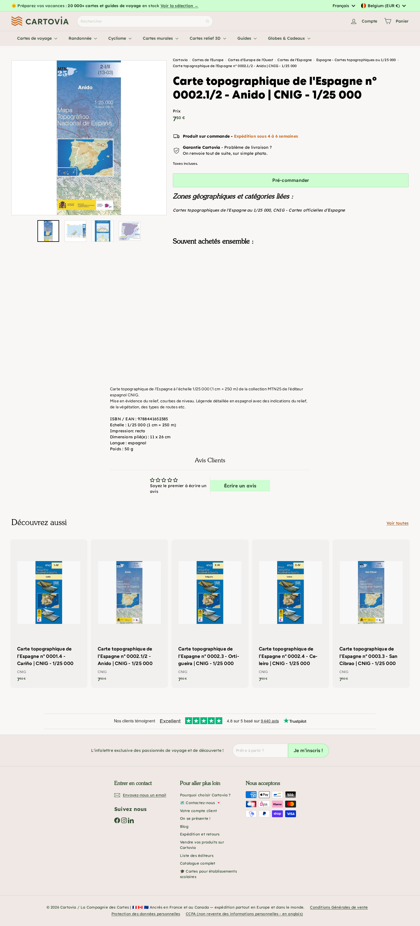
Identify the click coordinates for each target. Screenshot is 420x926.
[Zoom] (89, 138)
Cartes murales (158, 38)
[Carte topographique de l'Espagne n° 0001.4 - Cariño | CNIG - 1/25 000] (48, 613)
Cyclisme (117, 38)
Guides (244, 38)
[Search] (207, 21)
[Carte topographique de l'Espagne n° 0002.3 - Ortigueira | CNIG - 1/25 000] (210, 613)
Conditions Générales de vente (339, 907)
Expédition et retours (199, 834)
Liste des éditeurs (196, 855)
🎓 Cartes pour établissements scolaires (208, 874)
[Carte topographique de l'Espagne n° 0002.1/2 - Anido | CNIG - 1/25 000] (290, 278)
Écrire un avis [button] (240, 486)
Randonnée (81, 38)
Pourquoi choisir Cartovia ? (205, 795)
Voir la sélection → (180, 5)
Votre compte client (198, 810)
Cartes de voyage (35, 38)
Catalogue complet (197, 863)
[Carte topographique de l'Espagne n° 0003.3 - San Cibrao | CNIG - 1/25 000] (371, 613)
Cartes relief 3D (206, 38)
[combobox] (343, 5)
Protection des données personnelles (145, 913)
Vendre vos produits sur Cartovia (202, 845)
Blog (184, 826)
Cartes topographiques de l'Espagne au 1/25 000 (222, 210)
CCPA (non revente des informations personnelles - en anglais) (244, 913)
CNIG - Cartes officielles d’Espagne (309, 210)
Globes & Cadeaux (287, 38)
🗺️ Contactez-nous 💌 (200, 802)
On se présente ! (195, 818)
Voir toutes (398, 523)
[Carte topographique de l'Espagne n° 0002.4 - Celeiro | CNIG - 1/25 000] (290, 613)
